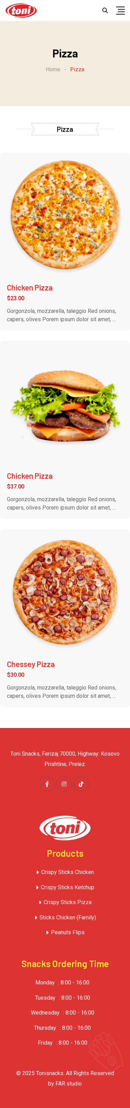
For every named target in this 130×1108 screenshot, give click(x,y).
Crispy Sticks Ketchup (67, 887)
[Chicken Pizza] (65, 217)
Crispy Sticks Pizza (68, 902)
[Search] (105, 10)
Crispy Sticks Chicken (67, 872)
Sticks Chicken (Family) (68, 917)
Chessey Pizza (31, 663)
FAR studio (68, 1083)
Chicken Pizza (30, 287)
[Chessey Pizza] (65, 594)
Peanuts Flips (68, 932)
